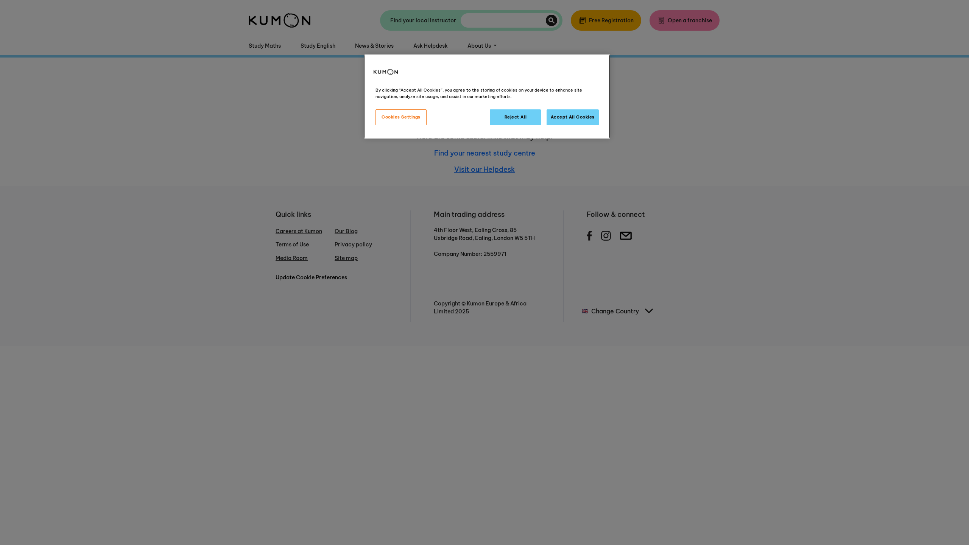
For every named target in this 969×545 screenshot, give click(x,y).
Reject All (516, 117)
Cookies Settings (401, 117)
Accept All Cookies (573, 117)
